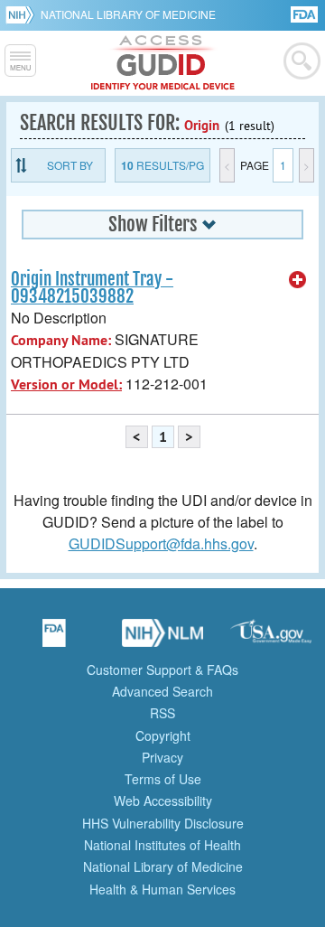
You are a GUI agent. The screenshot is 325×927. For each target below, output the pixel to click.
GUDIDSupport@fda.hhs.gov (161, 543)
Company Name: (61, 340)
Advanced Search (162, 691)
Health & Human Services (162, 889)
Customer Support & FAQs (162, 669)
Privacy (162, 757)
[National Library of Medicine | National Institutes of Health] (162, 639)
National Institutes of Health (162, 845)
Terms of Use (163, 779)
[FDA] (305, 13)
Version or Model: (66, 384)
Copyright (162, 735)
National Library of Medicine (128, 14)
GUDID (163, 63)
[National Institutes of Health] (23, 14)
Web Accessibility (163, 800)
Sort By (70, 165)
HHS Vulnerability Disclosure (163, 823)
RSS (162, 713)
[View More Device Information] (298, 280)
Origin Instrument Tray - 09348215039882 (92, 287)
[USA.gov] (270, 639)
